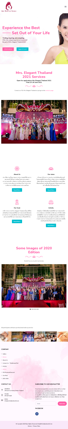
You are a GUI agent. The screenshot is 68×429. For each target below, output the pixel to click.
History (4, 357)
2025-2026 (5, 378)
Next (64, 286)
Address (7, 388)
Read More (17, 190)
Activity (5, 366)
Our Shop (5, 375)
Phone (7, 394)
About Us (5, 360)
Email (6, 399)
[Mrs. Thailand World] (8, 6)
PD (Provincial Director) (9, 372)
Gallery (4, 354)
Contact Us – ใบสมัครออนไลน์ (10, 363)
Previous (4, 286)
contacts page (49, 90)
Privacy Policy (36, 426)
